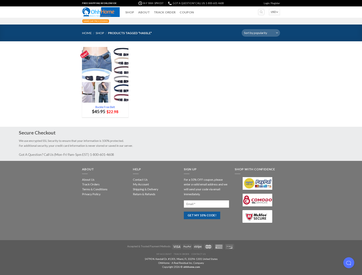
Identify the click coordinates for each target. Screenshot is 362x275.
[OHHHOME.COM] (101, 12)
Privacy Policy (91, 194)
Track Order (165, 12)
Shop (129, 12)
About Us (88, 179)
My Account (141, 184)
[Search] (261, 12)
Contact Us (140, 179)
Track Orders (91, 184)
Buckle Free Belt (105, 107)
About (144, 12)
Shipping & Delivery (145, 189)
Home (87, 33)
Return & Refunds (144, 194)
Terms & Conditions (94, 189)
